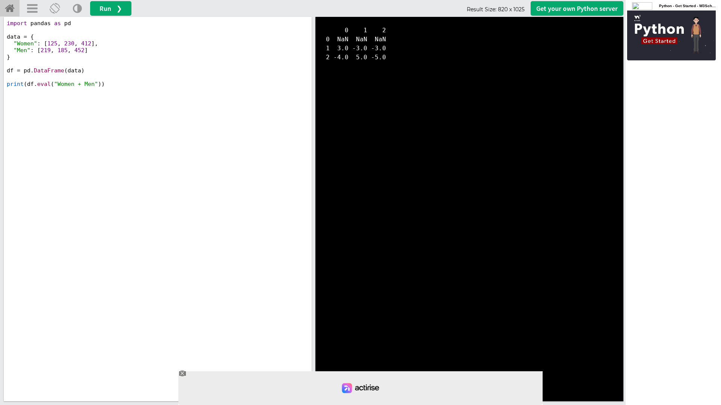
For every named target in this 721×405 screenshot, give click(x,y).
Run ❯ (111, 8)
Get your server (577, 8)
